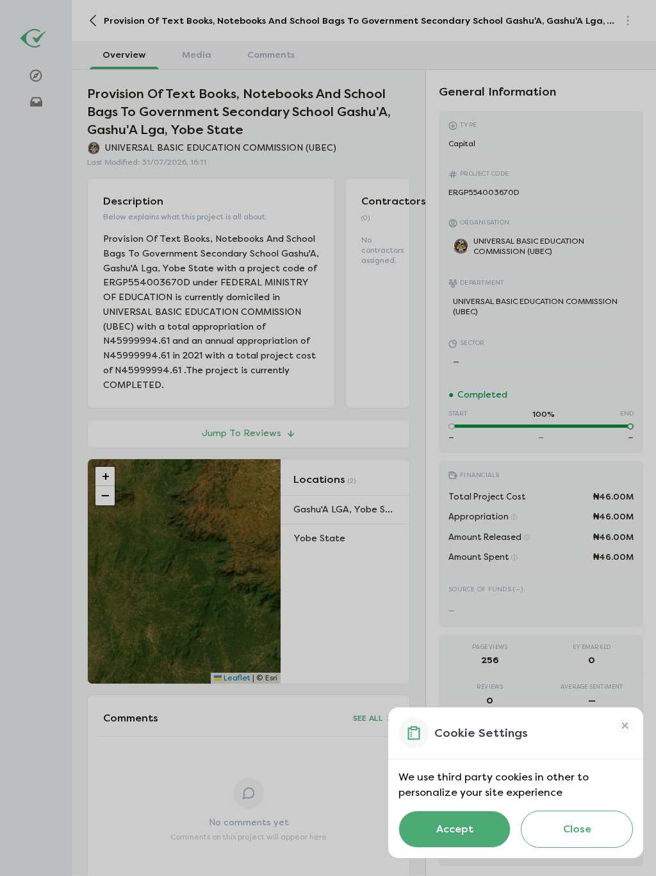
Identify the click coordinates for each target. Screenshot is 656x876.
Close (577, 829)
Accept (454, 829)
